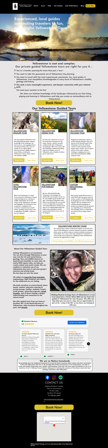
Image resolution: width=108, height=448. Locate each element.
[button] (43, 6)
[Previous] (9, 37)
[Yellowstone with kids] (55, 56)
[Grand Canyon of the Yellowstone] (58, 56)
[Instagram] (54, 377)
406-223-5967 (55, 395)
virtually (24, 307)
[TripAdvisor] (60, 377)
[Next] (98, 37)
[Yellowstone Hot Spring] (49, 56)
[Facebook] (47, 377)
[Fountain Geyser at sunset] (52, 56)
